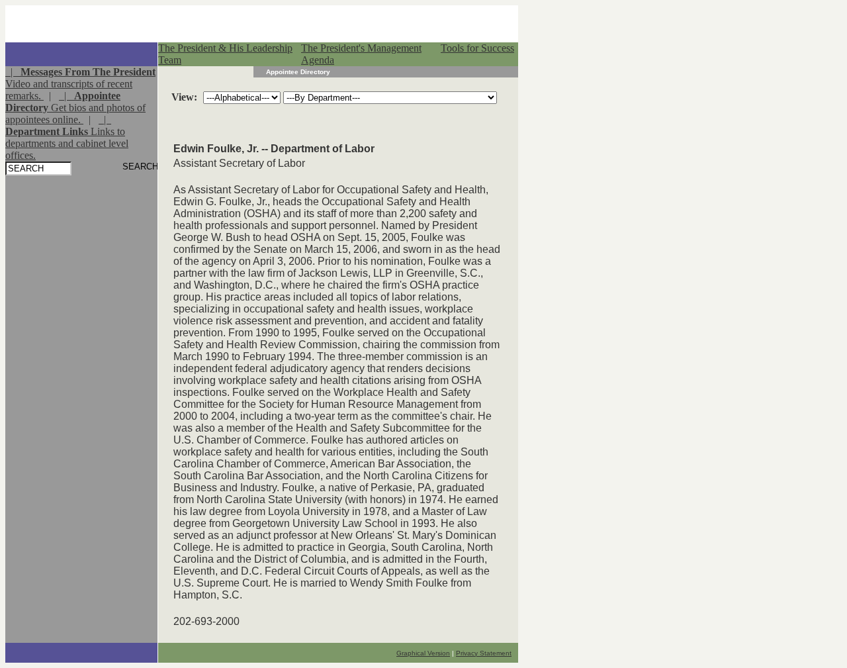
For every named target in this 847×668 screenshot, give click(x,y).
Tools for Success (477, 48)
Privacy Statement (484, 653)
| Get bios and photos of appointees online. (75, 107)
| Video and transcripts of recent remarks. (80, 83)
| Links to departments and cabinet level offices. (66, 137)
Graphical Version (423, 653)
